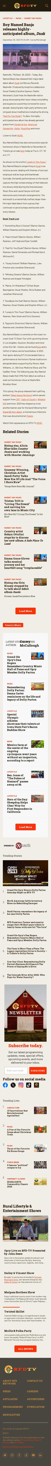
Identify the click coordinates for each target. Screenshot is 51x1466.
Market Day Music (33, 18)
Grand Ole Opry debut (12, 411)
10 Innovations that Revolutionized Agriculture (17, 1113)
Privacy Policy (27, 1440)
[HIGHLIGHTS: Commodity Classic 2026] (40, 1181)
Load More (25, 611)
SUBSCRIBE (38, 1070)
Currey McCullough (29, 643)
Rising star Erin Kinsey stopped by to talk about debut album (16, 587)
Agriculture (13, 1108)
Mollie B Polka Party (18, 1331)
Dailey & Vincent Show (19, 1273)
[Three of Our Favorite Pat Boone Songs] (40, 1148)
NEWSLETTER (11, 1414)
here (22, 150)
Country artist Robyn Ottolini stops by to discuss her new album (23, 537)
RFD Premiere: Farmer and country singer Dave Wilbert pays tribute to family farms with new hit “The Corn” (27, 924)
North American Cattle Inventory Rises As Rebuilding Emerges (24, 902)
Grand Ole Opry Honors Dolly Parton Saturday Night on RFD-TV (26, 891)
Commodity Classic (16, 1179)
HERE (20, 135)
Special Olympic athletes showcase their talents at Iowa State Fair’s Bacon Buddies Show (23, 722)
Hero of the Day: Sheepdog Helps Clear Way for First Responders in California (19, 805)
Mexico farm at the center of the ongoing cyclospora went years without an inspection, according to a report (22, 752)
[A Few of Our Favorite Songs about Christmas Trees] (40, 1129)
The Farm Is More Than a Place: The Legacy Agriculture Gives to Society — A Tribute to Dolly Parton (27, 951)
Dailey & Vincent (11, 1282)
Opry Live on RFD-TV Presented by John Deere (24, 1252)
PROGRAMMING (13, 1406)
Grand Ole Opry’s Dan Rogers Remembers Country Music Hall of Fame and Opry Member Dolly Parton (24, 664)
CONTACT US (34, 1380)
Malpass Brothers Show (19, 1292)
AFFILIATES (10, 1399)
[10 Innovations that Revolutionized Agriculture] (40, 1110)
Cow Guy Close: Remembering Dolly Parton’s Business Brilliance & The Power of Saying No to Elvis (26, 964)
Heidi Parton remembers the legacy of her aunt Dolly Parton (27, 912)
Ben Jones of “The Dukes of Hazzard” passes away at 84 (17, 779)
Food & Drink (13, 1162)
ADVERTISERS (35, 1399)
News (9, 741)
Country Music (13, 625)
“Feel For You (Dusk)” (12, 116)
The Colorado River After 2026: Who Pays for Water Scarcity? (26, 976)
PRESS (6, 1391)
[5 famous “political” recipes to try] (40, 1165)
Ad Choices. (19, 1442)
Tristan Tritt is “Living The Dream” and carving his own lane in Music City (19, 505)
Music (18, 18)
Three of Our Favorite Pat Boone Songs (18, 1149)
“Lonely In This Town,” (36, 162)
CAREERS (32, 1391)
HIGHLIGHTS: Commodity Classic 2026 (17, 1184)
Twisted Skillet (14, 1311)
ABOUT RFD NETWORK (10, 1382)
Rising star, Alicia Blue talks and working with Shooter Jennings (19, 450)
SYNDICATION (35, 1406)
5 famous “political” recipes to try (17, 1166)
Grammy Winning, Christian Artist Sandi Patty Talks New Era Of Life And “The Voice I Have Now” (24, 476)
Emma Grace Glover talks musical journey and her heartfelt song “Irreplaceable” (23, 563)
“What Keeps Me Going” (21, 395)
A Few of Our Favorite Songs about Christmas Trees (19, 1132)
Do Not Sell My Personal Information (18, 1447)
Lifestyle (8, 18)
